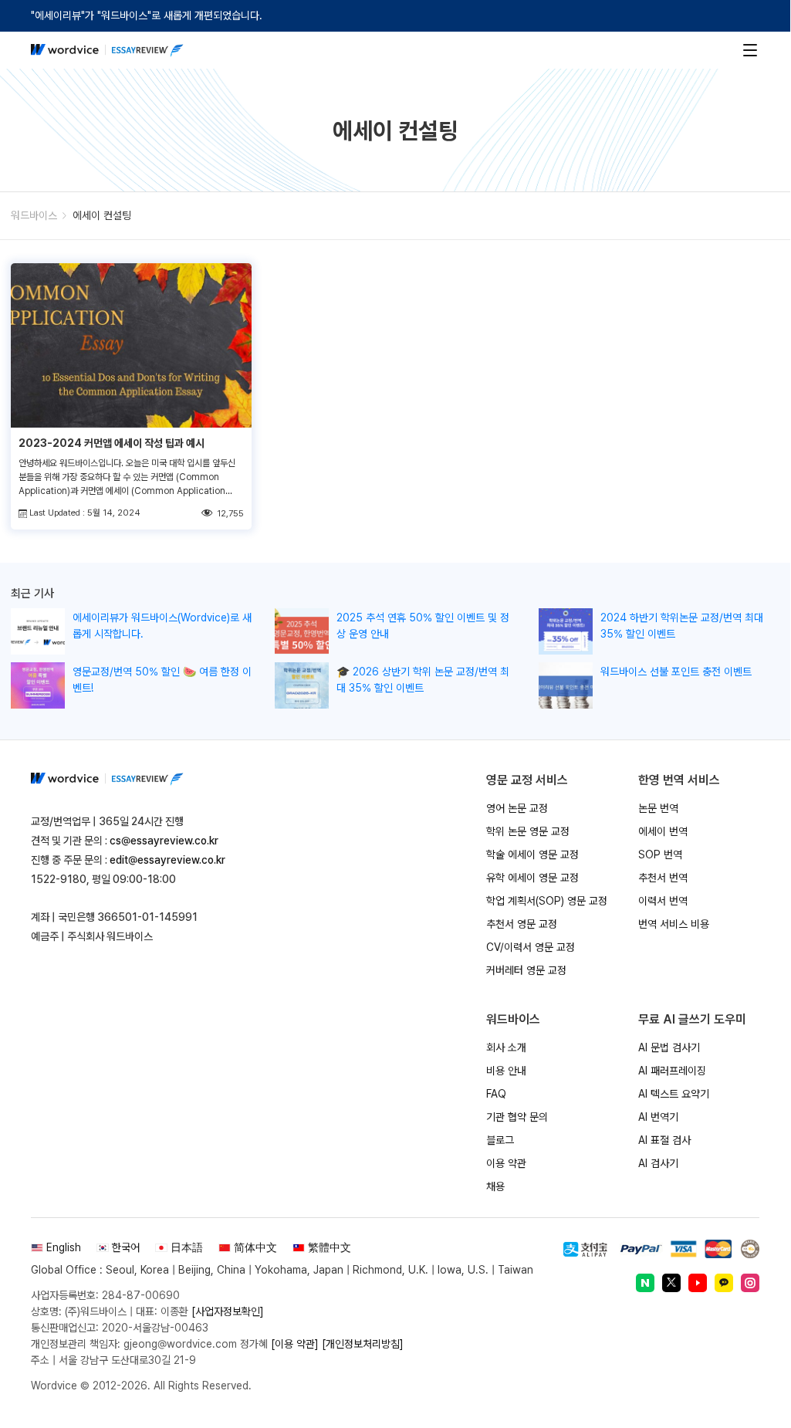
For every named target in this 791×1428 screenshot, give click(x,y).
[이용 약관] (295, 1344)
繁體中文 (329, 1247)
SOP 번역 (660, 854)
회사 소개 (506, 1047)
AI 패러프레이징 (672, 1070)
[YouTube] (697, 1283)
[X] (671, 1283)
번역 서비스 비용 (673, 924)
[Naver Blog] (645, 1283)
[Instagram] (750, 1283)
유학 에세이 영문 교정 (532, 877)
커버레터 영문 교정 (526, 970)
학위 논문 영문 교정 (528, 831)
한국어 (126, 1247)
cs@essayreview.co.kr (164, 840)
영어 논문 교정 (517, 808)
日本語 (187, 1247)
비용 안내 (506, 1070)
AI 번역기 (658, 1117)
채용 (495, 1186)
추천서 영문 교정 (521, 924)
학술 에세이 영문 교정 (532, 854)
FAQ (496, 1094)
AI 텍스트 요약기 (673, 1094)
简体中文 (255, 1247)
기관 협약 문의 (517, 1117)
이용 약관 (506, 1163)
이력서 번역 (663, 901)
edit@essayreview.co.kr (167, 860)
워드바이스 (34, 215)
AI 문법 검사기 (669, 1047)
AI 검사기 (658, 1163)
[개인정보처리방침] (363, 1344)
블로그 (500, 1140)
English (63, 1247)
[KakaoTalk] (724, 1283)
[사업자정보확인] (227, 1311)
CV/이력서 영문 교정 (530, 947)
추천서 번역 (663, 877)
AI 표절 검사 (664, 1140)
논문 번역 (658, 808)
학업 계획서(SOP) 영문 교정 (546, 901)
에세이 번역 (663, 831)
